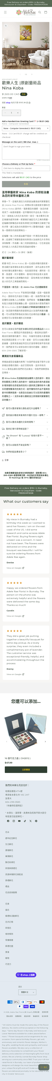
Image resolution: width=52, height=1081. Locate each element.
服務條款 (18, 1016)
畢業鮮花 (9, 856)
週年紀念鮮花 (11, 838)
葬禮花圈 (9, 946)
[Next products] (45, 741)
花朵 (7, 832)
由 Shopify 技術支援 (32, 1012)
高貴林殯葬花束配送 (14, 874)
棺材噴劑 (9, 934)
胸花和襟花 (10, 862)
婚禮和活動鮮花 (12, 916)
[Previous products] (6, 741)
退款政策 (45, 1012)
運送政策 (27, 1016)
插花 (7, 910)
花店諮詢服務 (11, 892)
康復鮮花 (9, 850)
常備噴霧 (9, 940)
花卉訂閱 (9, 922)
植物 (7, 958)
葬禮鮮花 (9, 880)
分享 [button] (7, 460)
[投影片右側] (32, 74)
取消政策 (45, 1016)
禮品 (7, 886)
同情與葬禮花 (11, 868)
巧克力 (8, 964)
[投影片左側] (20, 74)
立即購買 (26, 769)
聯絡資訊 (36, 1016)
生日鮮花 (9, 844)
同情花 (8, 928)
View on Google (14, 568)
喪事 (7, 952)
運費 (10, 98)
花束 (7, 904)
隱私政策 (9, 1016)
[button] (5, 12)
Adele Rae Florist (17, 1012)
